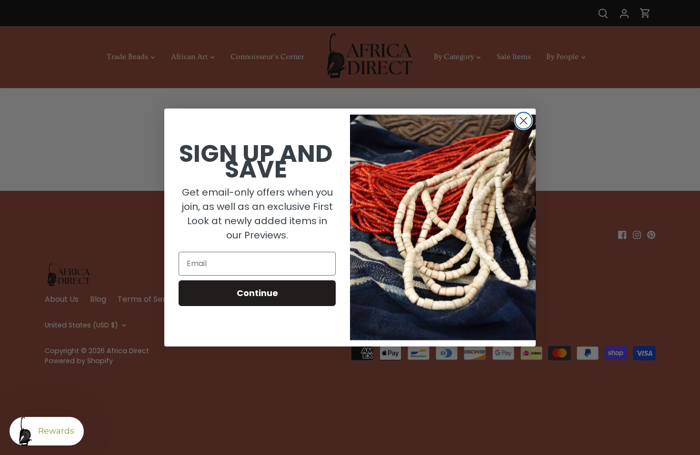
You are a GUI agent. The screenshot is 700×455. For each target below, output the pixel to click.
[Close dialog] (523, 120)
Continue (257, 293)
